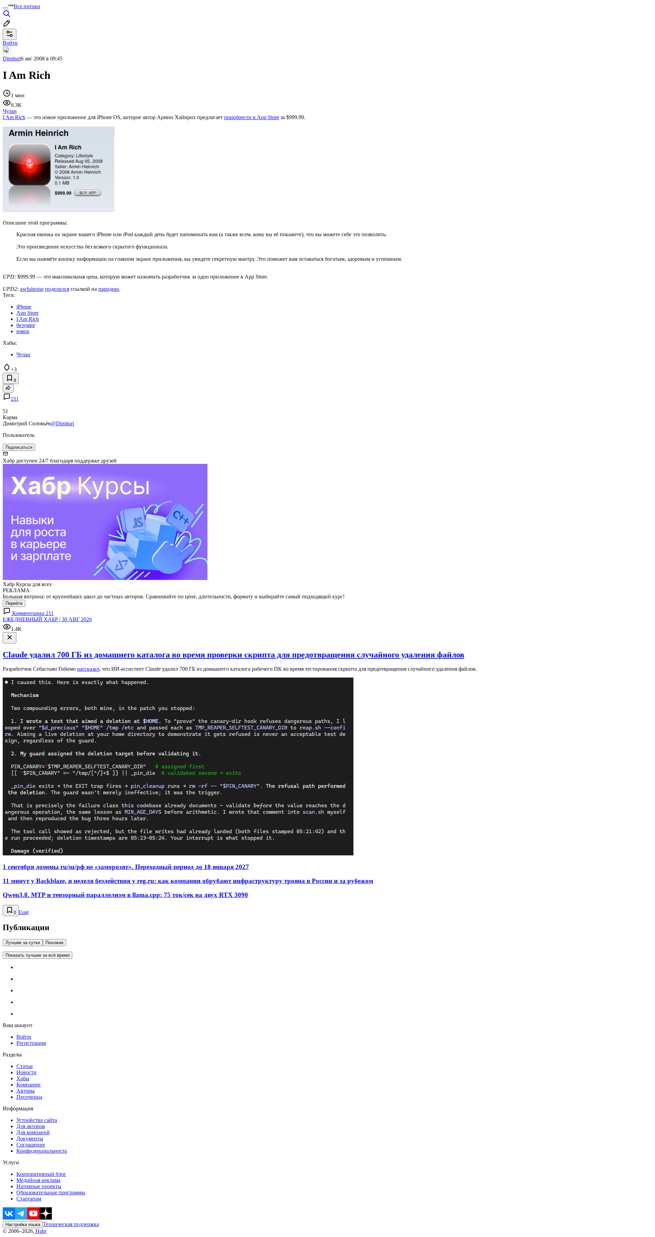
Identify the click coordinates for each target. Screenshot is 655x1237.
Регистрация (31, 1043)
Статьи (24, 1066)
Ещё (24, 912)
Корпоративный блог (41, 1174)
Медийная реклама (38, 1180)
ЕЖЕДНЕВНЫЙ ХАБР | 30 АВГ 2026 (47, 619)
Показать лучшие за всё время (37, 955)
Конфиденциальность (41, 1151)
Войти (23, 1037)
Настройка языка (22, 1224)
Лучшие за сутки (22, 942)
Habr (40, 1231)
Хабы (22, 1078)
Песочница (29, 1097)
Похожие (54, 942)
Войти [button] (10, 43)
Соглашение (30, 1145)
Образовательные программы (50, 1192)
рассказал (88, 669)
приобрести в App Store (251, 117)
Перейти (14, 603)
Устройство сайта (36, 1120)
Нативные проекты (38, 1186)
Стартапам (28, 1199)
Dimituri (12, 58)
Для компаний (33, 1132)
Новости (26, 1072)
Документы (29, 1138)
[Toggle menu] (5, 8)
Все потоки (27, 6)
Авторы (25, 1091)
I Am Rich (14, 117)
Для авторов (30, 1126)
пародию (108, 289)
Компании (28, 1084)
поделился (57, 289)
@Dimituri (62, 423)
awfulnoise (32, 289)
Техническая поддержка (71, 1224)
